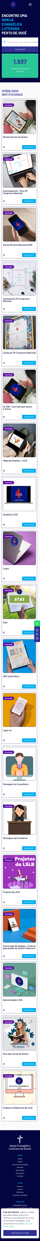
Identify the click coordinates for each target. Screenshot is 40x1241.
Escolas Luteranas (20, 1195)
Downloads (20, 1170)
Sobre (20, 1161)
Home (20, 1159)
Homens (20, 1186)
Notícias (20, 1167)
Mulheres (20, 1192)
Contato (20, 1176)
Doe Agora (20, 1173)
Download (29, 147)
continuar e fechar (20, 1233)
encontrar (20, 49)
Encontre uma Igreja (20, 1164)
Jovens (20, 1189)
